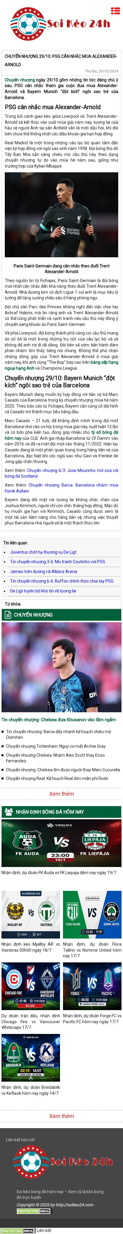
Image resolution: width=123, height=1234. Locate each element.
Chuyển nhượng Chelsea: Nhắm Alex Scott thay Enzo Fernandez (55, 758)
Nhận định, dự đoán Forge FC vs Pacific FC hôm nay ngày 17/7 (92, 1018)
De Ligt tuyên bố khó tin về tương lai (43, 591)
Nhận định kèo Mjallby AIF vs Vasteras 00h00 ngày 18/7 (30, 947)
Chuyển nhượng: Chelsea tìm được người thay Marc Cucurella (63, 769)
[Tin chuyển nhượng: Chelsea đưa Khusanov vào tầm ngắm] (61, 667)
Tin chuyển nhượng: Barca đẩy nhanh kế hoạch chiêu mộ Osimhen (58, 734)
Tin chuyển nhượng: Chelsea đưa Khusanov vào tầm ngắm (58, 719)
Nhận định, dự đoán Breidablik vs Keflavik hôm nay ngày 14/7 (30, 1090)
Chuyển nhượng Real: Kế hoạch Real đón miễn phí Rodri (57, 778)
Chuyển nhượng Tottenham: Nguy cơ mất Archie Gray (56, 746)
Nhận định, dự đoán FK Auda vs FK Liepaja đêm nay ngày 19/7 (58, 872)
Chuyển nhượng (20, 80)
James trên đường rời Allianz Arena (43, 571)
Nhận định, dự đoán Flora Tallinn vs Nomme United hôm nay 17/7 (92, 950)
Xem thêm (61, 794)
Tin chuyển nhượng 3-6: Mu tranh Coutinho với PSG (57, 561)
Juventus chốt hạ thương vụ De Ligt (43, 552)
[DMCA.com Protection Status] (34, 1210)
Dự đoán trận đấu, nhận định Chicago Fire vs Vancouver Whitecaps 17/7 (30, 1021)
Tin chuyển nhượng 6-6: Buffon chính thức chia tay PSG (61, 581)
